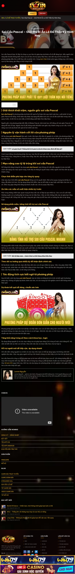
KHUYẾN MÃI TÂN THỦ (9, 449)
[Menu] (3, 5)
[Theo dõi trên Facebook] (25, 551)
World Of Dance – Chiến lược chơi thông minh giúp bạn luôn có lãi (30, 506)
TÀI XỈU (43, 544)
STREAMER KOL (7, 481)
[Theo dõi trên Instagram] (28, 551)
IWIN (26, 541)
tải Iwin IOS (8, 363)
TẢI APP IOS (5, 442)
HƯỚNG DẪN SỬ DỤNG (65, 550)
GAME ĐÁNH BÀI (7, 477)
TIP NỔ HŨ (5, 495)
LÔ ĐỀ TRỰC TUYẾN (13, 18)
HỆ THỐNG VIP (63, 553)
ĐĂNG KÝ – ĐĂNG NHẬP (10, 435)
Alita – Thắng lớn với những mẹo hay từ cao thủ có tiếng (26, 512)
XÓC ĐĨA (44, 547)
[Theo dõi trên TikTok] (32, 551)
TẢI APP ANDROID (7, 446)
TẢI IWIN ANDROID (63, 544)
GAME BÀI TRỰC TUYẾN (10, 474)
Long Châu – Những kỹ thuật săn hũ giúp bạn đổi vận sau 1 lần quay (30, 518)
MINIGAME (5, 460)
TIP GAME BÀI (6, 488)
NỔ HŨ (3, 463)
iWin (2, 18)
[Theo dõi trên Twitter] (36, 551)
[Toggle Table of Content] (14, 104)
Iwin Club (43, 59)
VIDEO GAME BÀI (7, 491)
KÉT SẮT (4, 439)
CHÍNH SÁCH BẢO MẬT (30, 547)
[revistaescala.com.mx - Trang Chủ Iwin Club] (37, 5)
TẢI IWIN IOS (62, 541)
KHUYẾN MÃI (62, 547)
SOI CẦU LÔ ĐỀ (6, 484)
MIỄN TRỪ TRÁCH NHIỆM (31, 544)
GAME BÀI (44, 541)
